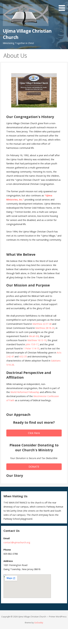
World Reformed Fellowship (24, 392)
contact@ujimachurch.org (16, 542)
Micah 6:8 (34, 336)
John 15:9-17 (32, 344)
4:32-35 (23, 356)
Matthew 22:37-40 (42, 323)
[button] (63, 6)
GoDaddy (38, 622)
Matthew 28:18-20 (44, 327)
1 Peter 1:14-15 (31, 348)
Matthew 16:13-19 (36, 340)
